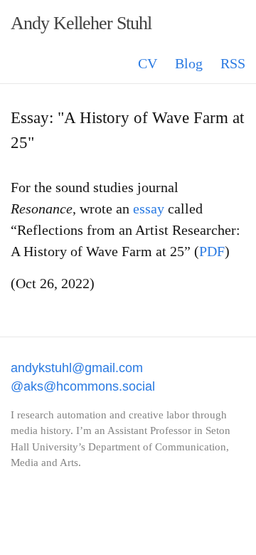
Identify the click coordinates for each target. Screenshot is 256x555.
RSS (232, 63)
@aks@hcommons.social (83, 386)
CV (147, 63)
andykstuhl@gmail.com (77, 368)
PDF (212, 251)
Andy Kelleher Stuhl (81, 23)
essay (148, 208)
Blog (189, 63)
